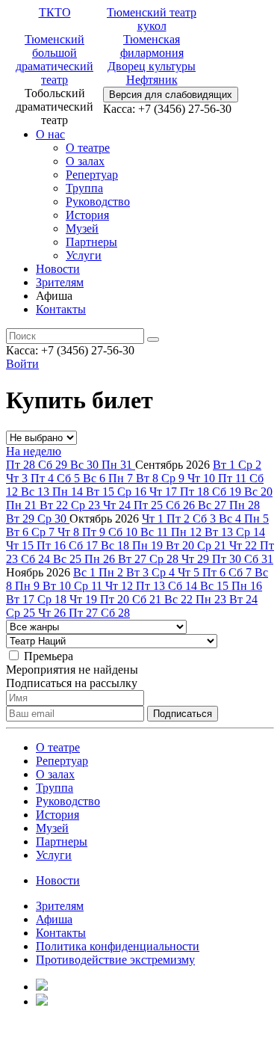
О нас (50, 134)
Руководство (98, 201)
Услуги (84, 255)
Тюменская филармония (152, 46)
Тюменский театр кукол (151, 19)
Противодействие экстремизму (115, 959)
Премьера (48, 656)
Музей (82, 228)
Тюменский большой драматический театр (54, 59)
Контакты (61, 309)
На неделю (33, 451)
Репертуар (92, 174)
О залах (85, 161)
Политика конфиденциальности (117, 946)
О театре (88, 147)
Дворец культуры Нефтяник (152, 73)
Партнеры (91, 242)
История (87, 215)
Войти (22, 363)
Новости (58, 268)
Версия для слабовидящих (170, 94)
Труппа (84, 188)
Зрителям (60, 282)
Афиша (54, 919)
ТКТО (55, 12)
